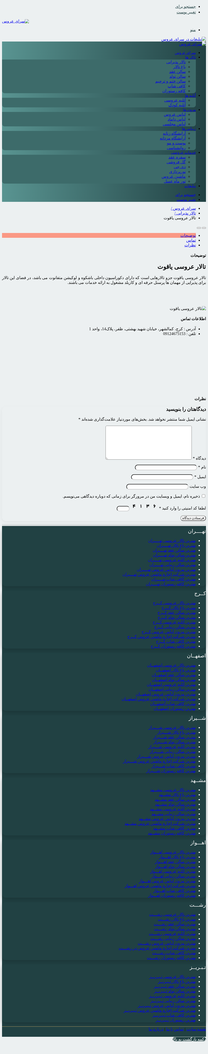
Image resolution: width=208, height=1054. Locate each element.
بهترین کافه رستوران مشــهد (172, 833)
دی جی (180, 167)
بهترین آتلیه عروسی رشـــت (172, 933)
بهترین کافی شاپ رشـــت (174, 953)
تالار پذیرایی (176, 62)
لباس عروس (175, 114)
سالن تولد (177, 76)
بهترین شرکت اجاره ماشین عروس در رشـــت (157, 948)
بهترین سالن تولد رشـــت (175, 929)
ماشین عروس (174, 176)
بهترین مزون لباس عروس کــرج (169, 632)
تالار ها (190, 57)
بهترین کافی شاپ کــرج (176, 641)
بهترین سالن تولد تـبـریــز (175, 991)
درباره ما (156, 1029)
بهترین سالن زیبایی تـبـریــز (173, 1001)
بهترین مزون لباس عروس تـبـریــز (167, 1005)
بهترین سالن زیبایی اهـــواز (174, 876)
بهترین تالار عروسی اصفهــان (171, 665)
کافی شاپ (177, 86)
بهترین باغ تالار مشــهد (177, 794)
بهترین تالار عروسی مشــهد (173, 790)
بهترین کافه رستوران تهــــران (171, 584)
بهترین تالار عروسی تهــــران (172, 540)
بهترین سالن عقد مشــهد (175, 799)
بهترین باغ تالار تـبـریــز (177, 981)
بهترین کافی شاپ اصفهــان (173, 703)
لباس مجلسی (174, 124)
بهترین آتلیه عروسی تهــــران (172, 560)
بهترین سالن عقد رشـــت (175, 924)
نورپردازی (177, 171)
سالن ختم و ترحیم (170, 81)
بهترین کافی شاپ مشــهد (174, 828)
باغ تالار (179, 67)
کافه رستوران (174, 91)
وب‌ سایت (197, 486)
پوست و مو (176, 143)
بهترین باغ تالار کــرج (179, 608)
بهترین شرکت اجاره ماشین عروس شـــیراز (159, 761)
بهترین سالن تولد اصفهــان (174, 679)
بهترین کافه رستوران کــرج (173, 646)
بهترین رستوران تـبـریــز (176, 1020)
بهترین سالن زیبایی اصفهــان (172, 689)
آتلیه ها (190, 95)
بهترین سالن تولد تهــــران (174, 555)
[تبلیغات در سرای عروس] (183, 39)
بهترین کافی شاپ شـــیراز (174, 766)
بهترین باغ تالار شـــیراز (176, 732)
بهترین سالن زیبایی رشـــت (173, 938)
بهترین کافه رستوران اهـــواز (172, 895)
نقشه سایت (196, 1029)
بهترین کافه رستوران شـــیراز (171, 771)
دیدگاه (199, 458)
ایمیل (200, 477)
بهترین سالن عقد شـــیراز (174, 737)
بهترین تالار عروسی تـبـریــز (172, 976)
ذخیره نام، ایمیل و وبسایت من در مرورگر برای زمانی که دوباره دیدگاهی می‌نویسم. (131, 496)
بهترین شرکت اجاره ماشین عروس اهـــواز (160, 886)
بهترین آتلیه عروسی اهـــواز (173, 871)
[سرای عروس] (15, 21)
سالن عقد (177, 71)
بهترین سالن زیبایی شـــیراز (173, 751)
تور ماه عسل (175, 181)
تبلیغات (190, 186)
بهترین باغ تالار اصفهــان (176, 670)
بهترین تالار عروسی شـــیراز (172, 727)
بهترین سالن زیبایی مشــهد (173, 814)
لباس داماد (177, 119)
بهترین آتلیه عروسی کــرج (174, 622)
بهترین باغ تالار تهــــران (176, 545)
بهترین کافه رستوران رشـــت (171, 957)
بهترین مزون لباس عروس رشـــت (167, 943)
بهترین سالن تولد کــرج (177, 617)
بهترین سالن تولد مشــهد (175, 804)
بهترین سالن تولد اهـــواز (175, 866)
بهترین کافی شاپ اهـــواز (174, 890)
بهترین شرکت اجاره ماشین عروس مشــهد (160, 823)
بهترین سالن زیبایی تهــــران (172, 564)
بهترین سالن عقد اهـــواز (175, 862)
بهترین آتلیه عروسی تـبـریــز (172, 996)
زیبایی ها (189, 129)
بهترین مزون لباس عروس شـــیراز (166, 756)
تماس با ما (175, 1029)
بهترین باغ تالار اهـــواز (177, 857)
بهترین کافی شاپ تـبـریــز (174, 1015)
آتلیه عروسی (175, 100)
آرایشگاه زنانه (174, 133)
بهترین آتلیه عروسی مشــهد (173, 809)
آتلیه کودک (177, 105)
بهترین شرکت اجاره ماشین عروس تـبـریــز (160, 1010)
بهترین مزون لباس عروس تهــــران (166, 569)
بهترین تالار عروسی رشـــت (172, 914)
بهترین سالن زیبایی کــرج (175, 627)
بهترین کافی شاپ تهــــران (173, 579)
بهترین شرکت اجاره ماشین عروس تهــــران (159, 574)
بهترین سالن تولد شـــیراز (174, 742)
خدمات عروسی (183, 152)
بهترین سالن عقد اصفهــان (174, 675)
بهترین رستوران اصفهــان (174, 708)
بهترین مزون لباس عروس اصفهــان (166, 694)
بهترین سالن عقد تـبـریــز (175, 986)
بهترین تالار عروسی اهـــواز (173, 852)
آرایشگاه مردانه (173, 138)
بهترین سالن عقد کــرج (177, 612)
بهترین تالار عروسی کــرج (174, 603)
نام (202, 467)
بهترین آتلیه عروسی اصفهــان (171, 684)
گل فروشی (176, 162)
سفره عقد (177, 157)
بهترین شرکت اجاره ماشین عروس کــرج (161, 636)
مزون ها (189, 110)
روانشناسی (176, 148)
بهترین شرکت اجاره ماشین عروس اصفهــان (159, 699)
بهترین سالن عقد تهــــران (174, 550)
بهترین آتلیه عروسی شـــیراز (172, 747)
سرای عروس (185, 53)
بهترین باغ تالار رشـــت (177, 919)
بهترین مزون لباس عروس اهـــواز (167, 881)
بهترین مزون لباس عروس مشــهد (167, 818)
